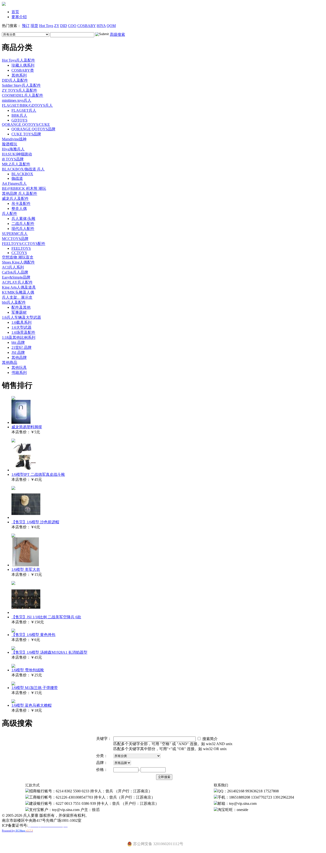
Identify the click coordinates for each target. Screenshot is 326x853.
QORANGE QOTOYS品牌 (33, 129)
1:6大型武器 (21, 327)
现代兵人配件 (22, 229)
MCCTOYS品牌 (15, 239)
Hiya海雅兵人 (13, 149)
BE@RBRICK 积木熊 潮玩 (24, 188)
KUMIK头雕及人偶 (18, 292)
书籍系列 (19, 373)
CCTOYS (19, 253)
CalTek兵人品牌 (15, 272)
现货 (34, 26)
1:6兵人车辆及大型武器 (21, 317)
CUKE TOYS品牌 (26, 134)
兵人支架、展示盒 (17, 297)
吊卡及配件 (21, 203)
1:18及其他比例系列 (18, 337)
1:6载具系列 (21, 322)
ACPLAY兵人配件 (17, 282)
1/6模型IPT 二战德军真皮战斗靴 (38, 474)
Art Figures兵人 (14, 183)
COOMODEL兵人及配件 (22, 95)
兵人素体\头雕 (23, 219)
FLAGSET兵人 (23, 110)
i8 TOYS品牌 (13, 159)
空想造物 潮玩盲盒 (17, 257)
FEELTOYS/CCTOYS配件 (23, 244)
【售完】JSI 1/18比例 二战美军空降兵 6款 (46, 617)
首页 (15, 12)
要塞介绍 (19, 17)
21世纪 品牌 (21, 347)
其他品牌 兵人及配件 (19, 193)
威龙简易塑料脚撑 (26, 427)
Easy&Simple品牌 (16, 277)
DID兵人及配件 (15, 80)
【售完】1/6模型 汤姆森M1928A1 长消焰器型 (49, 652)
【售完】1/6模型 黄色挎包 (33, 635)
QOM (111, 26)
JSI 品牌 (18, 352)
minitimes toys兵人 (16, 100)
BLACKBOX (22, 174)
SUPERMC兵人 (15, 234)
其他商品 (9, 362)
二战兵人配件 (22, 224)
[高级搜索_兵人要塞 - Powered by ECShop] (4, 4)
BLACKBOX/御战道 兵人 (23, 169)
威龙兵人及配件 (15, 198)
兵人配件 (9, 214)
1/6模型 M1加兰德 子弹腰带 (34, 688)
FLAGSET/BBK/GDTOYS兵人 (27, 105)
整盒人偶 (19, 209)
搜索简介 (209, 739)
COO (72, 26)
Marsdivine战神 (14, 139)
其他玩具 (19, 368)
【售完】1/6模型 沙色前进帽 (35, 522)
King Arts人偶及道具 (19, 287)
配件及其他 (21, 307)
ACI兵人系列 (13, 267)
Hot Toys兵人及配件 (18, 60)
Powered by (17, 830)
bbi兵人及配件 (14, 302)
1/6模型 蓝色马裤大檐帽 (31, 705)
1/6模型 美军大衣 (25, 569)
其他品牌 (19, 357)
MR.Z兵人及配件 (16, 164)
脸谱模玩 (9, 144)
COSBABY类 (22, 70)
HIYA (101, 26)
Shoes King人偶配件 (18, 262)
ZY (56, 26)
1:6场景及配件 (23, 332)
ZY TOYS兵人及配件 (19, 90)
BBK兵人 (19, 115)
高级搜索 (117, 34)
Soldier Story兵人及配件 (21, 85)
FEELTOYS (21, 248)
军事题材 (19, 312)
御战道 (17, 178)
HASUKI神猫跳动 (17, 154)
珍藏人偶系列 (22, 65)
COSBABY (86, 26)
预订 (26, 26)
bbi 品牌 (18, 342)
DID (63, 26)
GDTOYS (19, 120)
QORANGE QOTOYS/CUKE (26, 124)
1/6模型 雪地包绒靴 (27, 670)
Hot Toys (46, 26)
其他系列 (19, 75)
